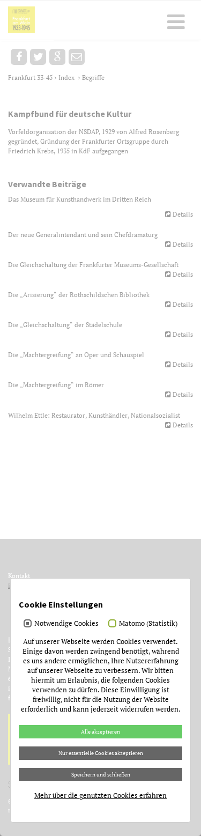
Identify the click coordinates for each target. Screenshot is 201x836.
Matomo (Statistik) (148, 623)
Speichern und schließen (100, 774)
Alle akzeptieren (100, 731)
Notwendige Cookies (66, 623)
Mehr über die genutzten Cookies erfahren (100, 795)
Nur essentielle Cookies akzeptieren (100, 753)
